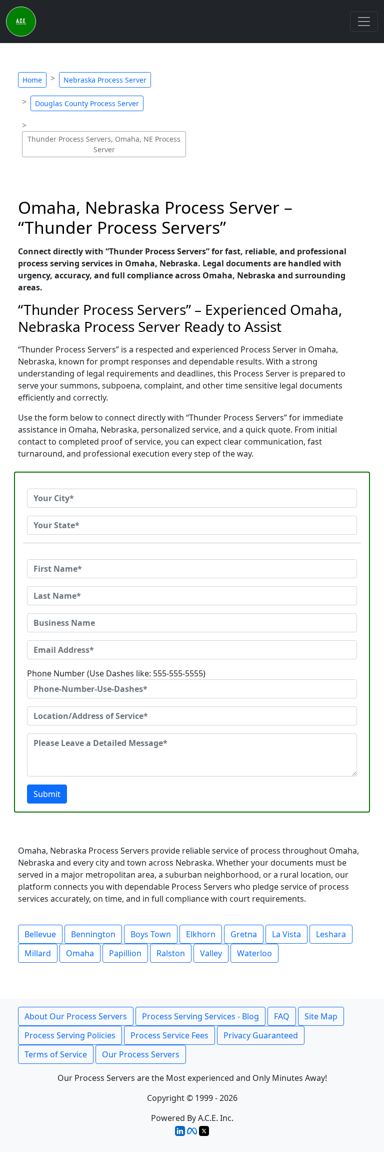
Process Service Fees (169, 1035)
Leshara (331, 934)
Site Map (321, 1016)
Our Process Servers (141, 1054)
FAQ (282, 1016)
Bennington (93, 934)
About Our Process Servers (75, 1016)
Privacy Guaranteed (261, 1035)
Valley (211, 953)
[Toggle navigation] (364, 22)
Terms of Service (55, 1054)
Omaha (80, 953)
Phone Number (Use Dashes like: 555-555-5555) (116, 673)
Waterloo (254, 953)
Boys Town (150, 934)
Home (32, 80)
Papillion (125, 953)
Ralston (170, 953)
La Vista (286, 934)
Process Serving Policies (70, 1035)
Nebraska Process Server (105, 80)
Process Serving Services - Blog (200, 1016)
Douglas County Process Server (87, 103)
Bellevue (40, 934)
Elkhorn (201, 934)
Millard (37, 953)
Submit (47, 794)
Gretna (243, 934)
